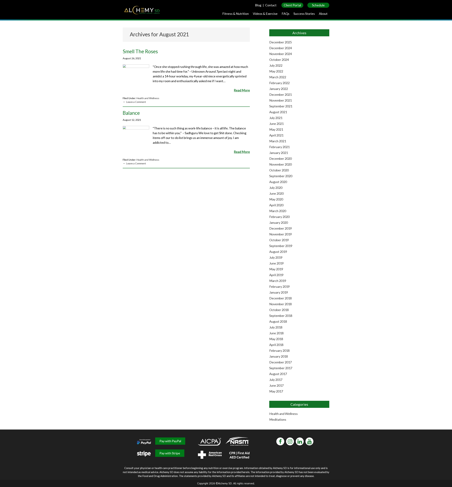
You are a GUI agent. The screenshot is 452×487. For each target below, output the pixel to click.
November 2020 (280, 164)
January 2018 (278, 356)
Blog (258, 5)
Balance (131, 113)
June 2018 (276, 333)
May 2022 (276, 71)
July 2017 (275, 380)
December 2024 (280, 48)
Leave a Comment (136, 101)
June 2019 (276, 263)
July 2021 (275, 118)
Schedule (318, 5)
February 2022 (279, 83)
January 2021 (278, 153)
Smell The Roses (140, 51)
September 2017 (280, 368)
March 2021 (277, 141)
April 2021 (276, 135)
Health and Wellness (147, 98)
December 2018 (280, 298)
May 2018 (276, 339)
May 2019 (276, 269)
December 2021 (280, 94)
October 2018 (279, 310)
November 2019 (280, 234)
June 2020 (276, 193)
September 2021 (280, 106)
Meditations (277, 419)
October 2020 (279, 170)
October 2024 (279, 60)
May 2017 (276, 391)
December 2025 (280, 42)
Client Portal (292, 5)
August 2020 (278, 182)
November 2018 (280, 304)
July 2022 (275, 65)
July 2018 (275, 327)
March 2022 (277, 77)
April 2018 (276, 345)
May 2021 (276, 129)
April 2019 (276, 275)
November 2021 (280, 100)
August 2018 (278, 321)
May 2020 (276, 199)
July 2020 (275, 188)
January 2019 (278, 292)
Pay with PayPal (170, 441)
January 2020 (278, 222)
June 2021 (276, 124)
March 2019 (277, 281)
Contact (270, 5)
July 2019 (275, 257)
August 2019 (278, 252)
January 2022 (278, 89)
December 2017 (280, 362)
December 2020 (280, 158)
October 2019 (279, 240)
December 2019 (280, 228)
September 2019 (280, 246)
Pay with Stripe (169, 453)
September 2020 (280, 176)
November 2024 (280, 54)
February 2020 (279, 217)
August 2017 (278, 374)
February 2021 (279, 147)
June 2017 (276, 385)
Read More (242, 90)
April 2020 (276, 205)
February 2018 (279, 350)
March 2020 (277, 211)
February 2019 (279, 286)
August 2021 (278, 112)
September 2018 (280, 316)
